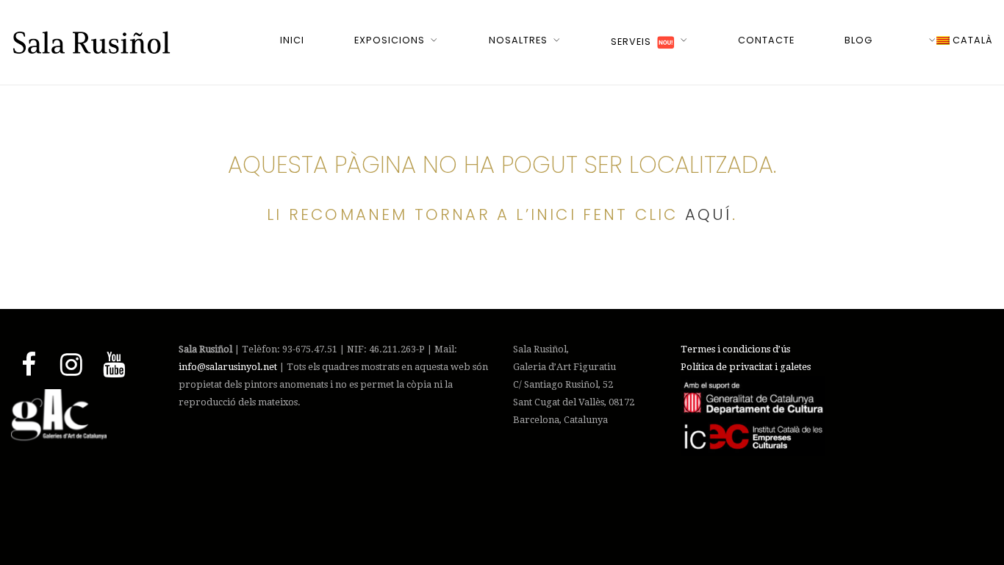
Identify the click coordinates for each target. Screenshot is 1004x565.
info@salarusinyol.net (228, 366)
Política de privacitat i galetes (746, 366)
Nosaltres (518, 40)
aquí (708, 214)
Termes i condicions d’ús (735, 349)
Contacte (766, 40)
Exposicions (389, 40)
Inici (292, 40)
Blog (858, 40)
